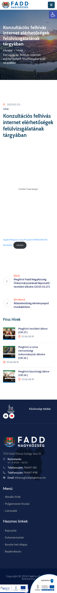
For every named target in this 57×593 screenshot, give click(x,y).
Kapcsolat (10, 530)
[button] (53, 15)
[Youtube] (11, 416)
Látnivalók (11, 510)
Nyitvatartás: (15, 459)
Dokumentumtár (14, 537)
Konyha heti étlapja (16, 544)
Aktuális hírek (13, 496)
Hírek (19, 50)
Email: (27, 477)
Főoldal (8, 50)
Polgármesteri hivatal (17, 503)
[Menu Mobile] (51, 5)
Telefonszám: (22, 467)
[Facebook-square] (5, 416)
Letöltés (20, 245)
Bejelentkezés (13, 551)
